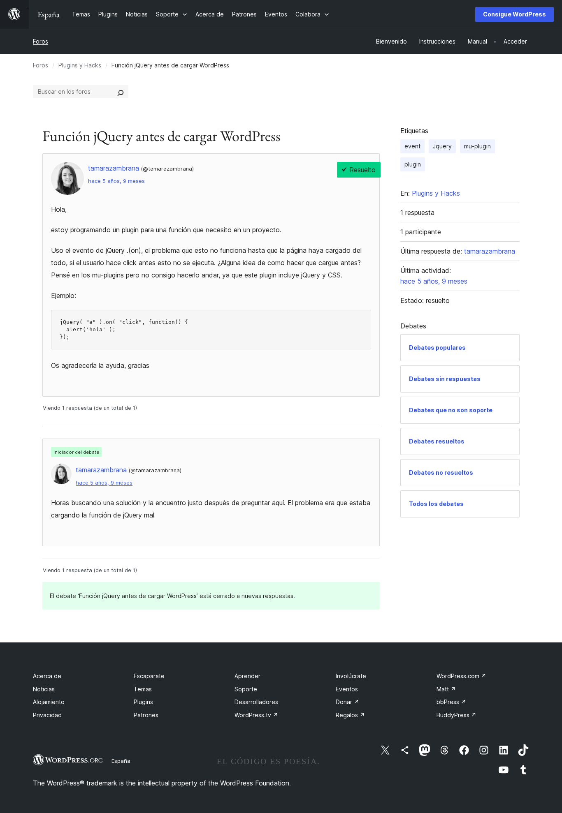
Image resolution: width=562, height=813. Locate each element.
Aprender (247, 675)
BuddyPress (456, 714)
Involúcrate (351, 675)
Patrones (146, 714)
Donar (347, 701)
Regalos (350, 714)
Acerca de (47, 675)
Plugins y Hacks (79, 65)
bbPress (451, 701)
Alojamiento (49, 701)
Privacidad (47, 714)
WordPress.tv (256, 714)
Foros (40, 41)
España (120, 761)
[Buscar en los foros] (120, 91)
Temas (143, 689)
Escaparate (149, 675)
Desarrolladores (256, 701)
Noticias (44, 689)
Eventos (347, 689)
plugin (412, 164)
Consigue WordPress (514, 14)
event (412, 146)
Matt (446, 689)
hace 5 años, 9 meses (116, 181)
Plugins (143, 701)
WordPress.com (461, 675)
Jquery (442, 146)
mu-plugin (477, 146)
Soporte (246, 689)
